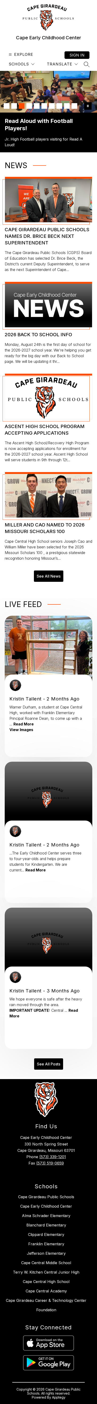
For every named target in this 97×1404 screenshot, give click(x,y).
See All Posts (48, 1064)
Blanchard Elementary (46, 1225)
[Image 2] (14, 106)
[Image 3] (21, 106)
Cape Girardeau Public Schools (46, 1196)
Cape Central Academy (46, 1291)
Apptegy (58, 1397)
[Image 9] (67, 106)
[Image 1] (6, 106)
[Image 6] (44, 106)
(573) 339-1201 (52, 1156)
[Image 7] (52, 106)
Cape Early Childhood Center (46, 1206)
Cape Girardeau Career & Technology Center (46, 1300)
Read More (23, 724)
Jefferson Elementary (46, 1253)
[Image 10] (74, 106)
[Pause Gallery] (88, 106)
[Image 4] (29, 106)
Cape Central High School (46, 1281)
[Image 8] (59, 106)
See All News (49, 576)
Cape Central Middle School (46, 1262)
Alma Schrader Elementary (46, 1215)
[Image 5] (37, 106)
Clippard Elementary (46, 1234)
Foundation (46, 1309)
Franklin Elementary (46, 1244)
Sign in (77, 55)
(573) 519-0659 (50, 1163)
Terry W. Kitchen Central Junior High (46, 1272)
